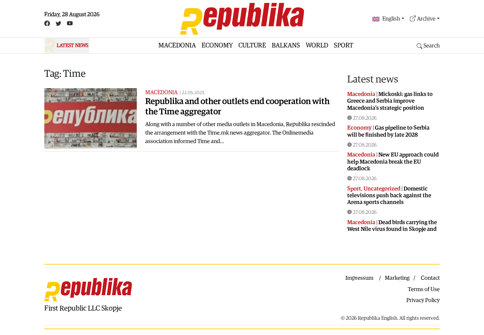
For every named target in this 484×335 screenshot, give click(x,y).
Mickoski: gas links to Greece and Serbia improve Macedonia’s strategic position (390, 100)
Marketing (397, 278)
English (391, 19)
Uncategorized (382, 189)
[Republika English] (242, 19)
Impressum (359, 278)
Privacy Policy (423, 300)
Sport (343, 45)
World (317, 45)
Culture (252, 45)
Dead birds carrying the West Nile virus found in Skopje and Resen (392, 229)
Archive (426, 19)
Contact (430, 278)
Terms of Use (424, 289)
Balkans (286, 45)
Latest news (372, 79)
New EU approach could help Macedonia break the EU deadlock (393, 161)
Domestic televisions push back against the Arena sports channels (389, 195)
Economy (217, 45)
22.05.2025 (193, 93)
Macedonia (177, 45)
